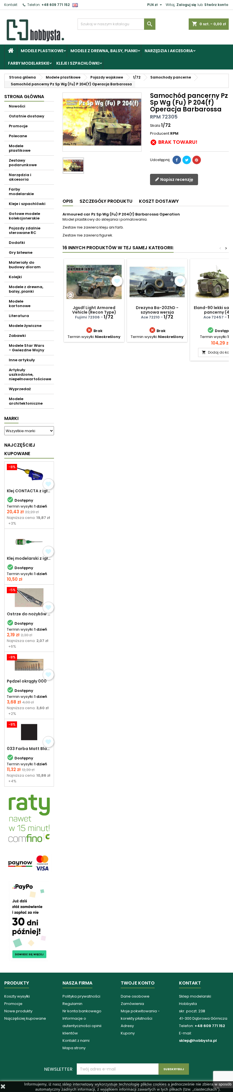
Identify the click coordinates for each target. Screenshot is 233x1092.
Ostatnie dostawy (26, 116)
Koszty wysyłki (17, 996)
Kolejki (15, 277)
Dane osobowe (135, 996)
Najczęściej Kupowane (19, 449)
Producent (159, 133)
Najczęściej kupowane (25, 1018)
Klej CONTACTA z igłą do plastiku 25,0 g (29, 491)
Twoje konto (138, 983)
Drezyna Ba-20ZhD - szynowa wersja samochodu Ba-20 (157, 312)
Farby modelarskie (28, 63)
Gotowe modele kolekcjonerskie (24, 216)
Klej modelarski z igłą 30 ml (29, 558)
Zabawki (17, 335)
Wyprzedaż (20, 389)
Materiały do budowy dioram (25, 265)
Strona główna (24, 96)
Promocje (18, 126)
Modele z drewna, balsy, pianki (104, 51)
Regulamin (72, 1003)
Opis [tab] (68, 201)
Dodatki (17, 242)
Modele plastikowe (42, 51)
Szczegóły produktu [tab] (106, 201)
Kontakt (10, 4)
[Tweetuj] (186, 160)
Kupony (128, 1033)
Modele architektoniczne (26, 401)
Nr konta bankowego (82, 1011)
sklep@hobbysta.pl (198, 1040)
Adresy (127, 1025)
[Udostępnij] (176, 160)
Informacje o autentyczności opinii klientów (82, 1026)
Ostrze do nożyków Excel (29, 614)
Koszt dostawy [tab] (159, 201)
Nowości (17, 106)
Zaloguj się (186, 4)
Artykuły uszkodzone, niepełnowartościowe (30, 374)
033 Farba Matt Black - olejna (29, 748)
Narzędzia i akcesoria (169, 51)
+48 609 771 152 (55, 4)
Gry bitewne (20, 252)
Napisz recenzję (176, 179)
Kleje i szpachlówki (77, 63)
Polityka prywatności (81, 996)
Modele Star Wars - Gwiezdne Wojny (26, 348)
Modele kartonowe (19, 304)
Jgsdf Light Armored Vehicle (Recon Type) (94, 310)
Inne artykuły (22, 360)
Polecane (18, 136)
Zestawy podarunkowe (23, 163)
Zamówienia (132, 1003)
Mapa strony (74, 1048)
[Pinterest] (196, 160)
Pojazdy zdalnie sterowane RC (24, 230)
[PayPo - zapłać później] (29, 921)
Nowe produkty (18, 1011)
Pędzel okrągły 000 (27, 681)
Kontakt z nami (76, 1040)
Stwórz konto (216, 4)
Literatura (19, 315)
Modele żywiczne (25, 325)
